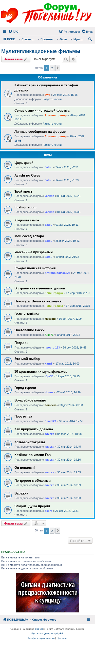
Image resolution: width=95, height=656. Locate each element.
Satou (48, 167)
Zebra (48, 510)
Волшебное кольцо (30, 400)
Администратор (56, 115)
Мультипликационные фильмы (40, 51)
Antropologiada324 (57, 272)
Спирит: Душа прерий (32, 506)
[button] (57, 68)
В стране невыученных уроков (39, 288)
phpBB (39, 628)
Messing (50, 318)
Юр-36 (49, 376)
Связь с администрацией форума (41, 110)
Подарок (21, 343)
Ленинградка (54, 292)
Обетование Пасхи (29, 330)
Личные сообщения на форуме (40, 131)
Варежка (21, 493)
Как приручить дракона (33, 429)
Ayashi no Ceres (27, 175)
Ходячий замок (27, 220)
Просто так (23, 416)
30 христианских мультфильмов (40, 371)
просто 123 (52, 347)
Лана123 (50, 421)
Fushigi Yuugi (25, 207)
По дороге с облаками (32, 481)
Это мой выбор (27, 359)
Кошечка (50, 405)
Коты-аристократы (29, 442)
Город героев (25, 388)
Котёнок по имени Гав (32, 455)
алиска (49, 433)
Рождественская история (35, 268)
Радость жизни (52, 99)
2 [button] (52, 68)
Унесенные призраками (33, 252)
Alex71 (49, 334)
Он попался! (24, 468)
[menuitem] (13, 32)
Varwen (49, 195)
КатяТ (48, 363)
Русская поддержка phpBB (47, 633)
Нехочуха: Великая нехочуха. (38, 301)
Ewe (47, 94)
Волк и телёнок (27, 314)
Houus (49, 392)
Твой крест (23, 191)
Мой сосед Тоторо (29, 236)
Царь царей (23, 163)
